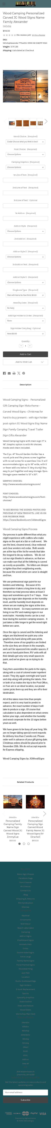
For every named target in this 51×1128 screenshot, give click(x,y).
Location (26, 977)
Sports (25, 993)
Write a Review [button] (38, 35)
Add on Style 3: (25, 277)
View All (25, 1063)
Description (25, 384)
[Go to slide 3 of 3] (28, 844)
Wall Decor (26, 924)
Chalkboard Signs (25, 940)
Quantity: (25, 341)
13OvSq (25, 1043)
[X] (18, 373)
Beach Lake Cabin (25, 928)
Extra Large (25, 956)
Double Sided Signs (25, 952)
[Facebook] (4, 373)
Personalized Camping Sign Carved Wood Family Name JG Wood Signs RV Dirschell (35, 829)
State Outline (26, 1001)
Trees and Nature (25, 1006)
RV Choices (25, 886)
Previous (5, 121)
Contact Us (25, 890)
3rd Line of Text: (25, 200)
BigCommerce (30, 1118)
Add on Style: (25, 226)
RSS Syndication (25, 903)
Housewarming (25, 969)
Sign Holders (25, 985)
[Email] (9, 373)
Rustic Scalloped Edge (25, 981)
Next (46, 121)
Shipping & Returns (25, 899)
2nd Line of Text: (25, 187)
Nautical (25, 915)
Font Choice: (25, 149)
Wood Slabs (25, 1010)
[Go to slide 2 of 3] (24, 844)
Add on (25, 1059)
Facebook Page (26, 878)
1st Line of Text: (25, 175)
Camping (25, 932)
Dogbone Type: (25, 290)
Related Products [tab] (25, 782)
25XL (25, 1055)
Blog (26, 894)
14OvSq (25, 1039)
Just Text (26, 973)
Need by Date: (25, 303)
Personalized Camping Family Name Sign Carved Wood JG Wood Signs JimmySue (13, 829)
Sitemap (25, 907)
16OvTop (25, 1031)
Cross (25, 948)
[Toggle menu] (4, 4)
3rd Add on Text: (25, 264)
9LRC (25, 1051)
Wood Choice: (25, 136)
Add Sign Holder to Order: (25, 315)
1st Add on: (25, 213)
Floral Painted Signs (25, 965)
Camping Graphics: (25, 162)
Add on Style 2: (25, 251)
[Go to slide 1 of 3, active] (19, 844)
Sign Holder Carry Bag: (25, 328)
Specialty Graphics (25, 997)
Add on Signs (25, 936)
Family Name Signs (25, 961)
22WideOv (25, 1035)
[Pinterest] (23, 373)
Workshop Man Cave (25, 1014)
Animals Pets (25, 944)
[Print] (14, 373)
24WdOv (25, 1022)
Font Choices (25, 882)
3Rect (25, 1047)
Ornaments (25, 920)
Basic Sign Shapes (25, 874)
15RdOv (25, 1026)
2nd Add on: (25, 239)
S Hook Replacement (25, 989)
